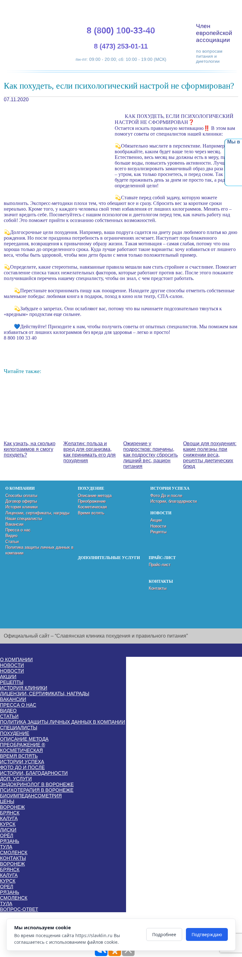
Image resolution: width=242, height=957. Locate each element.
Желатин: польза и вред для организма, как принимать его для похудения (89, 452)
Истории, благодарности (173, 501)
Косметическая (92, 507)
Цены (7, 801)
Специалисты (18, 727)
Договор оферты (21, 501)
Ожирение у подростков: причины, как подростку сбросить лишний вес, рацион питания (150, 455)
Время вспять (91, 513)
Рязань (9, 841)
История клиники (21, 507)
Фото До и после (166, 495)
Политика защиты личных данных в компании (62, 722)
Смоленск (13, 852)
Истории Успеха (22, 761)
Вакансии (14, 524)
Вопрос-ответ (19, 909)
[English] (204, 6)
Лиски (8, 829)
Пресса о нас (18, 530)
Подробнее (164, 934)
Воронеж (12, 807)
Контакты (157, 588)
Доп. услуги (16, 778)
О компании (16, 659)
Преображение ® (22, 744)
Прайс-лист (159, 564)
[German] (211, 6)
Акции (156, 520)
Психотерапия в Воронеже (36, 790)
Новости (158, 526)
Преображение (92, 501)
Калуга (9, 818)
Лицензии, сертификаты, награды (37, 513)
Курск (7, 824)
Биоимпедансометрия (31, 795)
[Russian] (219, 6)
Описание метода (95, 495)
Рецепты (158, 531)
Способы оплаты (21, 495)
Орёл (6, 835)
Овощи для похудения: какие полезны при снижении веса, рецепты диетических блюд (209, 455)
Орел (6, 886)
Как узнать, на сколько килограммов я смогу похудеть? (29, 449)
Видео (11, 535)
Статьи (12, 541)
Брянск (10, 812)
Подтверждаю (207, 934)
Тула (6, 846)
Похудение (14, 733)
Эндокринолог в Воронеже (37, 784)
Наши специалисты (23, 518)
